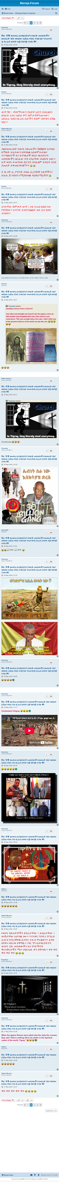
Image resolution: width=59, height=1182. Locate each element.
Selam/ (3, 92)
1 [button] (27, 23)
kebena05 (4, 530)
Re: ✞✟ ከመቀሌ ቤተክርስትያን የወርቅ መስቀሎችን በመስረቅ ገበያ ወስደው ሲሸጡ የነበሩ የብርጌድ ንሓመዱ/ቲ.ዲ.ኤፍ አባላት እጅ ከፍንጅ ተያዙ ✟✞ (26, 38)
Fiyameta (4, 27)
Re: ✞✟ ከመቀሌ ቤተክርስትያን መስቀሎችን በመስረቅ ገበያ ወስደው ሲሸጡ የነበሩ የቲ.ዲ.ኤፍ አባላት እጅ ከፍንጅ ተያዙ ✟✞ (28, 703)
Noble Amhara (6, 378)
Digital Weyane (6, 128)
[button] (24, 23)
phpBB (22, 1179)
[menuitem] (7, 9)
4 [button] (37, 23)
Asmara (4, 283)
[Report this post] (47, 30)
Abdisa (3, 889)
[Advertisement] (29, 1142)
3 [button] (34, 23)
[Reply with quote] (51, 30)
